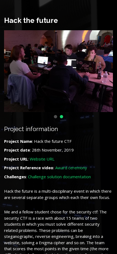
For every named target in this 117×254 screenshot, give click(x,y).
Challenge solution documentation (59, 176)
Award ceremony (71, 167)
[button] (55, 116)
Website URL (42, 159)
